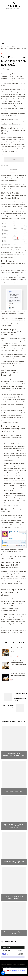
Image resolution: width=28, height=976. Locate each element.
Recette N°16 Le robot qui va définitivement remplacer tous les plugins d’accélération (18, 662)
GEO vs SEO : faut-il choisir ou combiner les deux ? (14, 897)
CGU (2, 960)
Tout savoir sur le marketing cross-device (14, 932)
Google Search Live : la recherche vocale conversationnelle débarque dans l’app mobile (14, 825)
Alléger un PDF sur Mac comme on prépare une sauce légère (17, 649)
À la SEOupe (14, 6)
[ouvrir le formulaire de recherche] (14, 3)
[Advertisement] (14, 26)
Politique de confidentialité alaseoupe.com (13, 964)
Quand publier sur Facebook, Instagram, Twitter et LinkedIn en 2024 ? (14, 755)
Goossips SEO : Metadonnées (14, 791)
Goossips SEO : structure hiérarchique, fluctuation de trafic (14, 862)
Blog (2, 53)
